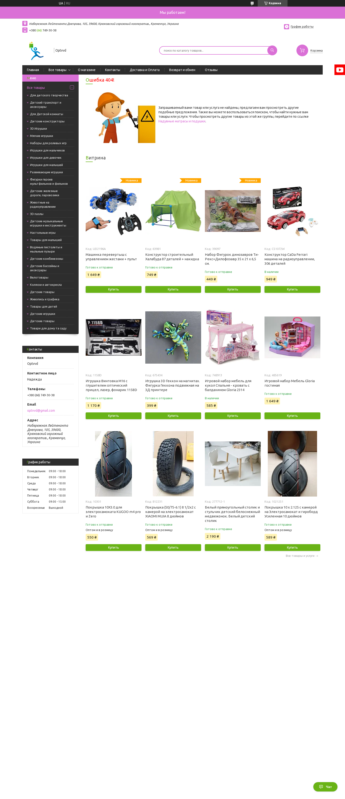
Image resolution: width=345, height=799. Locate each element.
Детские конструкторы (47, 121)
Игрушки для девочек (45, 157)
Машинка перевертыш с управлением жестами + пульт (111, 257)
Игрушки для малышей (46, 164)
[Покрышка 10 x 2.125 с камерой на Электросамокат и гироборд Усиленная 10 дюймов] (292, 464)
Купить (113, 289)
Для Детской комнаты (46, 114)
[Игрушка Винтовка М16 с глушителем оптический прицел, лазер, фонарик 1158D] (113, 337)
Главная (33, 70)
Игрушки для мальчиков (47, 150)
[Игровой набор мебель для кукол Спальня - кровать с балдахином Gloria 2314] (233, 337)
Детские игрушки (42, 313)
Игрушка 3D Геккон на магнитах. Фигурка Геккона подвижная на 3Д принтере (172, 385)
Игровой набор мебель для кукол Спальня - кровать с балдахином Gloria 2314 (228, 385)
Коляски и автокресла (46, 284)
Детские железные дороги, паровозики (44, 193)
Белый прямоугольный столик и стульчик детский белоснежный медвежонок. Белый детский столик (232, 514)
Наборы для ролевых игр (48, 143)
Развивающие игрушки (46, 172)
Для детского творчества (49, 95)
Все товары (57, 70)
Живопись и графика (44, 299)
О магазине (87, 70)
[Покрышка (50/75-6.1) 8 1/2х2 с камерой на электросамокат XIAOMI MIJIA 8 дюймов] (173, 464)
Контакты (112, 70)
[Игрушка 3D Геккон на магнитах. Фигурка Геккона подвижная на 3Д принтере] (173, 337)
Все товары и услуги (300, 555)
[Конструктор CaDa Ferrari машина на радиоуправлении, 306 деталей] (292, 211)
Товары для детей (43, 306)
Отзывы (211, 70)
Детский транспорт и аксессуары (45, 104)
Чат (329, 787)
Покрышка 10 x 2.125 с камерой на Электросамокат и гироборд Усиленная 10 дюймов (291, 511)
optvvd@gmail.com (41, 410)
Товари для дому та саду (48, 328)
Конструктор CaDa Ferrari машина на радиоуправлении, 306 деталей (289, 259)
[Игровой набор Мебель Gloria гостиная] (292, 337)
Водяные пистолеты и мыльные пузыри (46, 249)
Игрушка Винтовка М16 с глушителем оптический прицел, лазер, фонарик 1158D (111, 385)
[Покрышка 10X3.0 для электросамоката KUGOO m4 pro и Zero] (113, 464)
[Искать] (272, 50)
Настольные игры (43, 232)
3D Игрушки (38, 128)
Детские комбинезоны (46, 258)
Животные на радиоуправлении (43, 204)
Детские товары (42, 292)
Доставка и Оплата (145, 70)
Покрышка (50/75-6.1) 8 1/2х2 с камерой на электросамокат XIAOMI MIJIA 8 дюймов (170, 511)
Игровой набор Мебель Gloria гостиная (289, 383)
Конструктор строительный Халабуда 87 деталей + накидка (172, 257)
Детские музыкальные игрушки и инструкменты (48, 223)
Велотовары (39, 277)
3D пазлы (36, 213)
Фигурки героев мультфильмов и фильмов (49, 181)
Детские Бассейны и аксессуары (44, 268)
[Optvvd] (36, 50)
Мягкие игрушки (41, 135)
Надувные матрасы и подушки (181, 121)
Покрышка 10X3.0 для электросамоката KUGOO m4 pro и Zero (113, 511)
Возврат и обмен (182, 70)
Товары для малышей (46, 239)
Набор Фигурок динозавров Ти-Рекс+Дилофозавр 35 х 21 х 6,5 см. (232, 259)
